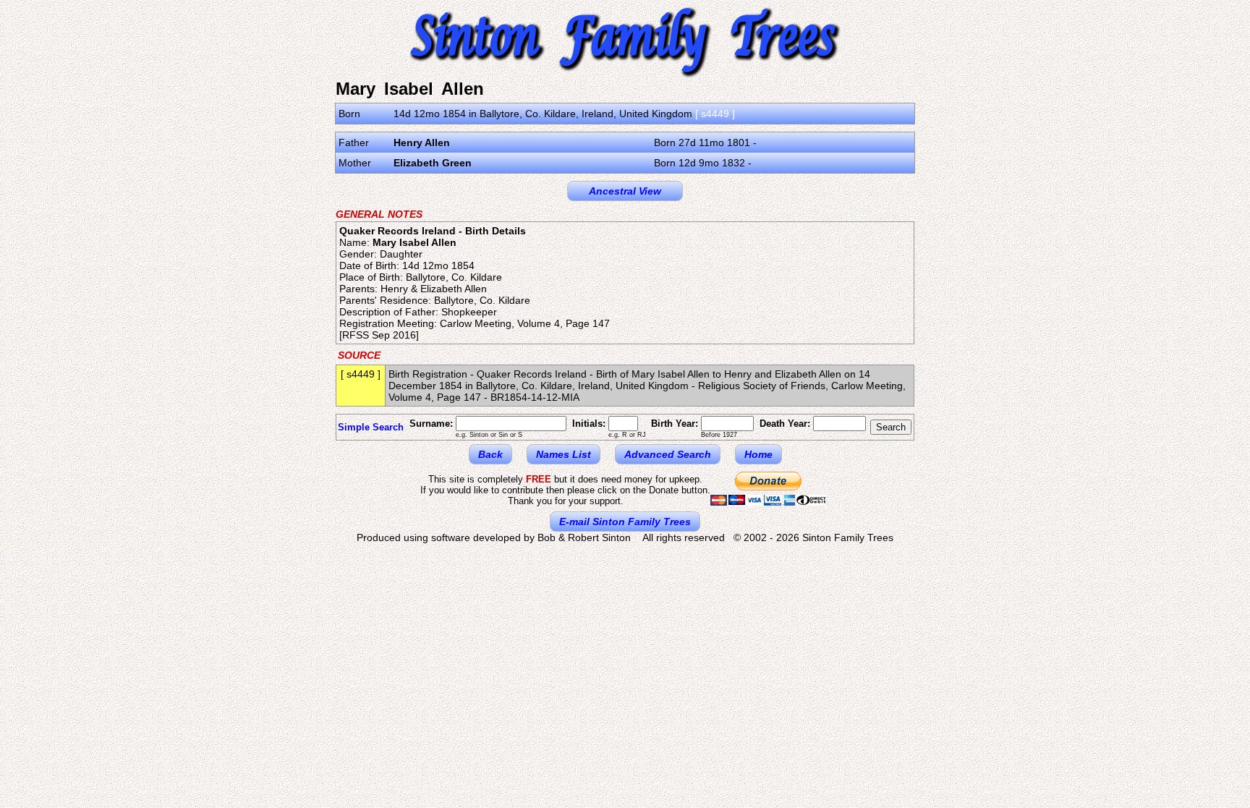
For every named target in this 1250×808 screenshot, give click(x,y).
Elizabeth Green (433, 163)
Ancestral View (625, 191)
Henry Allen (422, 142)
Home (758, 454)
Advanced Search (667, 454)
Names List (563, 454)
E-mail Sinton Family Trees (625, 521)
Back (490, 454)
